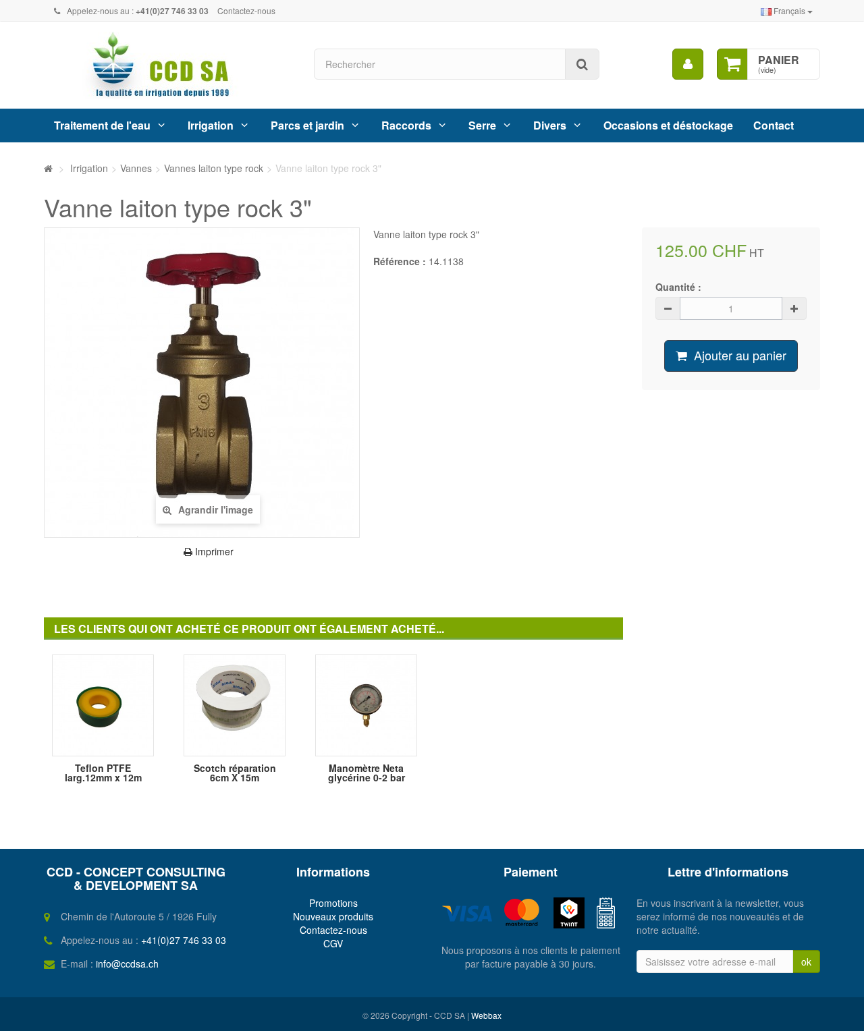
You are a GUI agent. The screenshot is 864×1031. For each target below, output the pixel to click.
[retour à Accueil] (48, 168)
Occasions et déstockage (668, 125)
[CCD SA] (169, 65)
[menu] (687, 64)
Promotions (333, 903)
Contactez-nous (246, 10)
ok (806, 961)
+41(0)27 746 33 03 (183, 940)
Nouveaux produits (333, 916)
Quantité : (678, 287)
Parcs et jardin (307, 125)
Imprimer (213, 552)
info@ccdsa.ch (127, 963)
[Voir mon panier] (732, 64)
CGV (333, 943)
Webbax (486, 1015)
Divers (549, 125)
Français (789, 10)
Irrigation (211, 125)
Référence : (399, 261)
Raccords (406, 125)
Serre (482, 125)
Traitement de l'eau (102, 125)
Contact (773, 125)
